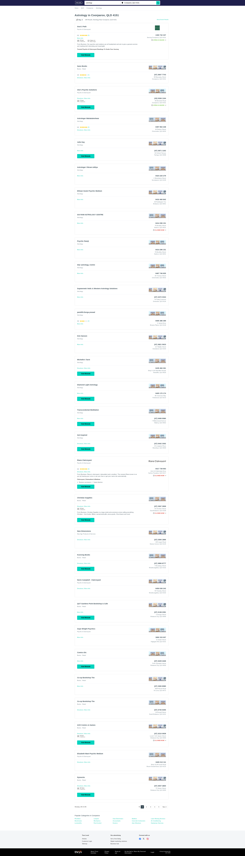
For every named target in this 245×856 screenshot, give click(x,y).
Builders (134, 818)
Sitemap (84, 843)
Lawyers (96, 818)
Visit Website (85, 55)
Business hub (115, 843)
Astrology (80, 121)
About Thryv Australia (94, 852)
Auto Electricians (118, 818)
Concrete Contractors (138, 821)
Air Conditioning (156, 821)
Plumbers (78, 818)
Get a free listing (116, 838)
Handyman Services (157, 823)
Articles (84, 838)
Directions (80, 77)
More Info (80, 38)
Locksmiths (78, 823)
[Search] (158, 3)
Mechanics (97, 821)
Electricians (78, 821)
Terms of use (117, 852)
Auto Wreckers (136, 823)
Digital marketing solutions (119, 841)
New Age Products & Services (86, 534)
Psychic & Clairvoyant (84, 29)
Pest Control (97, 823)
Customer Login (87, 841)
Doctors (115, 823)
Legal (152, 852)
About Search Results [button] (162, 19)
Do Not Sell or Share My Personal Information (135, 852)
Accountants (116, 821)
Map (79, 20)
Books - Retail (81, 69)
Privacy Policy (107, 852)
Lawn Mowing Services (158, 818)
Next (164, 807)
